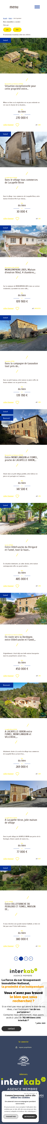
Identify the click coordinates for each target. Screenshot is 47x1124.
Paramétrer (11, 1116)
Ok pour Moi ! (29, 1116)
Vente (10, 18)
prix (7, 29)
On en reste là (29, 1093)
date (17, 29)
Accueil (5, 18)
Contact (11, 1028)
